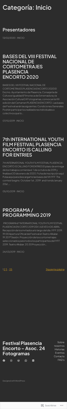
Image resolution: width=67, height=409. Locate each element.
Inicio (20, 37)
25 (10, 269)
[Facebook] (4, 360)
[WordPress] (18, 360)
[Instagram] (11, 360)
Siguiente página (55, 269)
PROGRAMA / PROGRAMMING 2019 (27, 212)
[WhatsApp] (26, 360)
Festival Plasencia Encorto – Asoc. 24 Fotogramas (24, 348)
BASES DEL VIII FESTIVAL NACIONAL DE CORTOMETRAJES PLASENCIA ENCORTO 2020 (30, 67)
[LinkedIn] (33, 360)
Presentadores (19, 29)
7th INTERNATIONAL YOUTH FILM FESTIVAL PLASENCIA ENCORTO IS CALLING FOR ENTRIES (33, 147)
